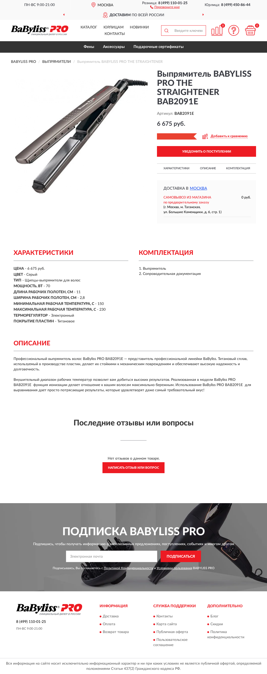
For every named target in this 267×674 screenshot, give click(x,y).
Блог (214, 616)
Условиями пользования (174, 568)
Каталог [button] (89, 27)
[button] (165, 6)
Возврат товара (116, 632)
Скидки (216, 624)
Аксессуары (114, 47)
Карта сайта (166, 624)
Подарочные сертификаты (159, 47)
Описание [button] (208, 168)
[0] (250, 30)
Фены (89, 47)
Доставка (111, 616)
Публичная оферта (172, 632)
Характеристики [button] (176, 168)
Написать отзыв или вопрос (133, 467)
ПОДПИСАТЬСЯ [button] (181, 556)
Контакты (115, 34)
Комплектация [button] (238, 168)
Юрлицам (114, 27)
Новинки (139, 27)
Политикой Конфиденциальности (128, 568)
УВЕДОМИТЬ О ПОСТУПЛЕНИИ (206, 151)
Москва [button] (198, 188)
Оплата (109, 624)
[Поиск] (166, 30)
